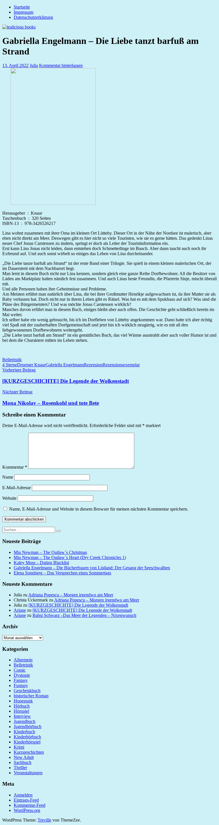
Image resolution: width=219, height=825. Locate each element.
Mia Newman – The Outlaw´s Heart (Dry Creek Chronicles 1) (70, 557)
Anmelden (23, 795)
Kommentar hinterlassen (61, 65)
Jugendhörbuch (27, 726)
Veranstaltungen (28, 772)
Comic (20, 670)
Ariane (20, 610)
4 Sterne (9, 364)
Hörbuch (22, 706)
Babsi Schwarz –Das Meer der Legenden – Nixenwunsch (84, 615)
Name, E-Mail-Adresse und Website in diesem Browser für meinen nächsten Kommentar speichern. (98, 509)
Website (9, 498)
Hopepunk (23, 700)
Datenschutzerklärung (33, 17)
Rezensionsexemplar (121, 364)
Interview (22, 716)
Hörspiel (21, 711)
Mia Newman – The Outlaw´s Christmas (50, 552)
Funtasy (21, 685)
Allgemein (23, 659)
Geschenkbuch (27, 690)
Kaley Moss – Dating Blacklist (41, 562)
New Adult (24, 757)
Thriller (20, 767)
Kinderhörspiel (27, 741)
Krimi (19, 747)
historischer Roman (31, 695)
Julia (34, 65)
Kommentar (14, 467)
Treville (44, 820)
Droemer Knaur (31, 364)
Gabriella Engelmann (65, 364)
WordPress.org (27, 810)
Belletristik (12, 359)
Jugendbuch (24, 721)
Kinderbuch (24, 731)
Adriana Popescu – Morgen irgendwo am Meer (70, 594)
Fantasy (21, 680)
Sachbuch (22, 762)
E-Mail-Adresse (16, 487)
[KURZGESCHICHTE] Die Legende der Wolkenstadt (78, 605)
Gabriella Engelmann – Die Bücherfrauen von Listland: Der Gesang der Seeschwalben (92, 567)
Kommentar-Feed (29, 805)
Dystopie (22, 675)
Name (7, 477)
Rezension (93, 364)
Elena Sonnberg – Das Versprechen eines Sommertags (62, 572)
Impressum (23, 12)
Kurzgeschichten (29, 752)
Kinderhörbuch (27, 736)
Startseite (22, 7)
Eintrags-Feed (26, 800)
